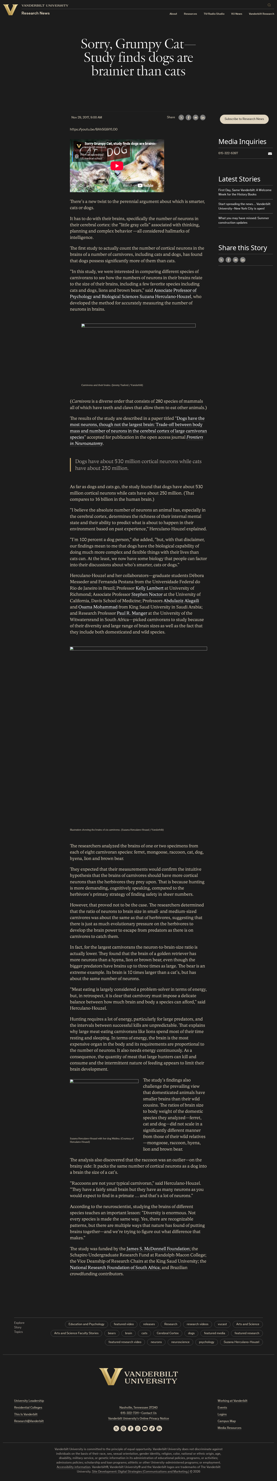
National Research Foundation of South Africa (115, 1267)
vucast (222, 1324)
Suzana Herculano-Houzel (241, 1342)
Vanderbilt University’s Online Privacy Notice (138, 1418)
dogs (191, 1333)
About (173, 14)
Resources (190, 14)
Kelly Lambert (150, 588)
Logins (222, 1414)
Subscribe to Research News (244, 119)
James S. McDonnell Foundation (158, 1249)
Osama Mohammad (98, 607)
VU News (236, 14)
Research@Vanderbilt (29, 1421)
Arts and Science (247, 1324)
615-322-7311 (130, 1413)
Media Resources (229, 1428)
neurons (156, 1342)
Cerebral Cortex (168, 1333)
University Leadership (29, 1401)
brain (128, 1333)
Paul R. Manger (132, 613)
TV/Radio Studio (214, 14)
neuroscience (180, 1342)
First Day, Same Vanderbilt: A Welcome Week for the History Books (245, 193)
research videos (197, 1324)
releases (149, 1324)
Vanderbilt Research (261, 14)
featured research (247, 1333)
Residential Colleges (28, 1407)
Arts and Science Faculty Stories (76, 1333)
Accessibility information (73, 1467)
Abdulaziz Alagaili (181, 601)
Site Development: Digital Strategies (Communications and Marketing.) (140, 1471)
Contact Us (149, 1413)
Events (222, 1407)
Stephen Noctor (147, 594)
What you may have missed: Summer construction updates (243, 221)
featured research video (125, 1342)
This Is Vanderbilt (25, 1414)
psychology (206, 1342)
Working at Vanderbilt (232, 1401)
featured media (214, 1333)
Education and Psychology (86, 1324)
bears (112, 1333)
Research (170, 1324)
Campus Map (227, 1421)
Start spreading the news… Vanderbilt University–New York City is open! (244, 206)
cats (144, 1333)
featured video (124, 1324)
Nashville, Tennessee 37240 (138, 1407)
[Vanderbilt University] (138, 1376)
